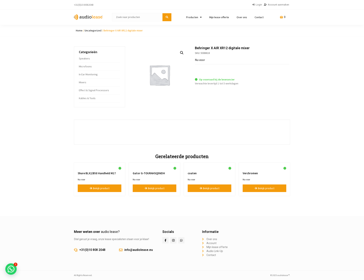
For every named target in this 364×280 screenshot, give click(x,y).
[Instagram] (173, 240)
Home (79, 30)
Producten (192, 17)
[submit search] (166, 17)
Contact (259, 17)
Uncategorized (93, 30)
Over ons (242, 17)
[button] (181, 52)
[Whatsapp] (181, 240)
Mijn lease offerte (219, 17)
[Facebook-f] (165, 240)
